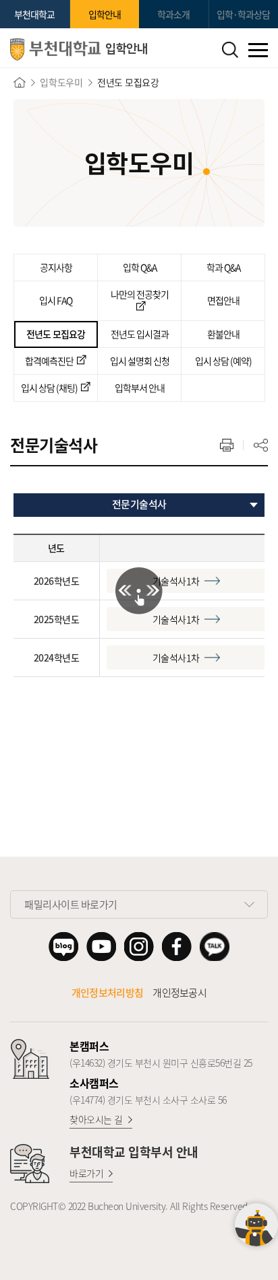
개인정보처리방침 (107, 992)
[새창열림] (63, 946)
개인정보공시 (179, 992)
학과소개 (173, 14)
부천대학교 (34, 14)
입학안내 (104, 14)
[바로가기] (19, 82)
